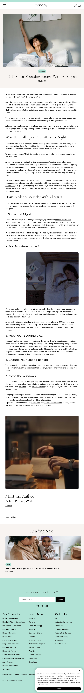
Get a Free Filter (34, 647)
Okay (59, 689)
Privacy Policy (75, 682)
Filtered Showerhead (10, 618)
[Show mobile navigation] (4, 5)
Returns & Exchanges (63, 633)
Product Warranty (61, 636)
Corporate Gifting (35, 633)
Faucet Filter (7, 636)
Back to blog (10, 517)
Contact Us (59, 626)
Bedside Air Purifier (9, 647)
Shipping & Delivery (62, 629)
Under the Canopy (35, 626)
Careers (32, 636)
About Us (32, 618)
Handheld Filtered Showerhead (14, 622)
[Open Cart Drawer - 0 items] (79, 5)
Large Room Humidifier (11, 644)
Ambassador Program (37, 644)
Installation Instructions (63, 622)
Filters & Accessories (10, 665)
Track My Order (60, 644)
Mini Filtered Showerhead (12, 626)
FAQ (56, 618)
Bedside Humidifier (10, 629)
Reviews (32, 622)
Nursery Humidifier (9, 633)
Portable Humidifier (10, 640)
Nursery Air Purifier (9, 651)
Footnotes (33, 658)
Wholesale (59, 640)
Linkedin (8, 506)
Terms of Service (21, 675)
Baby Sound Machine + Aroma (13, 658)
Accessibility (33, 675)
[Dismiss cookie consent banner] (80, 671)
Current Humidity (35, 655)
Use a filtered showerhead (16, 233)
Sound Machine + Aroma (11, 655)
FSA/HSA (32, 651)
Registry (32, 629)
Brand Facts (33, 662)
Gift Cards (6, 669)
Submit (60, 599)
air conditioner (38, 387)
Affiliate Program (35, 640)
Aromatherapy (8, 662)
